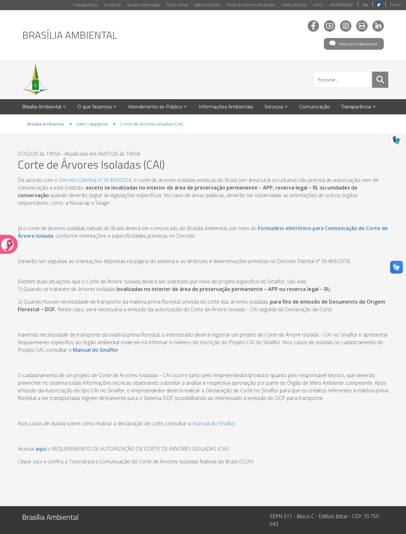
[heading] (69, 35)
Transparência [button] (356, 107)
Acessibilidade (341, 4)
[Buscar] (380, 80)
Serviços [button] (274, 107)
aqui (37, 461)
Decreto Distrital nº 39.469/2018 (95, 180)
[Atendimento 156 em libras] (396, 140)
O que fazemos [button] (94, 107)
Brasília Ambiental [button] (41, 107)
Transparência (85, 5)
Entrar (395, 4)
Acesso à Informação (143, 5)
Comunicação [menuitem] (314, 107)
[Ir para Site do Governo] (35, 79)
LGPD (318, 5)
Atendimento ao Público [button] (155, 107)
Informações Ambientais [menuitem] (226, 107)
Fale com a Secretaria (357, 44)
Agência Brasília (207, 5)
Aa (365, 5)
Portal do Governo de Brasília (251, 5)
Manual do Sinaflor (95, 349)
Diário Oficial (177, 5)
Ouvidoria (112, 5)
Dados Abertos (294, 5)
